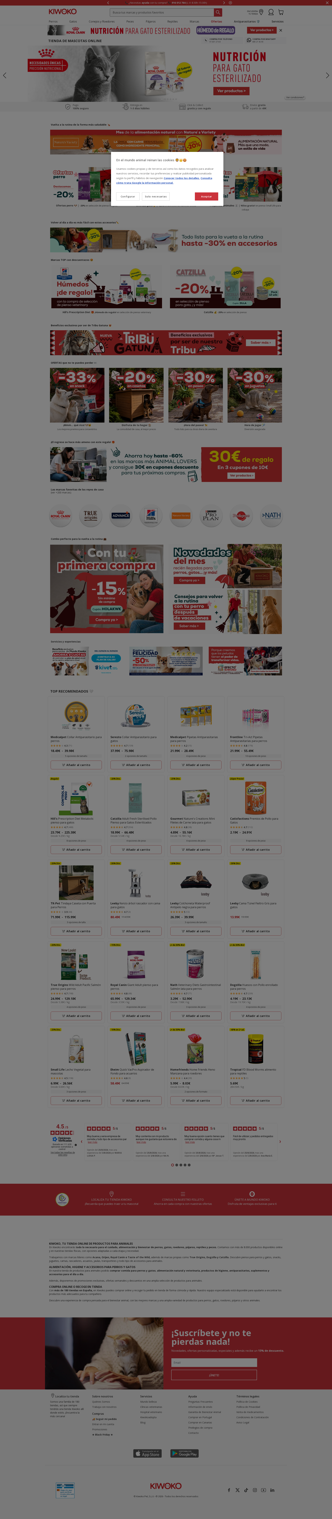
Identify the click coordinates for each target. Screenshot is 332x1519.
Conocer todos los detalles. (182, 178)
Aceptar (206, 196)
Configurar (128, 196)
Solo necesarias (156, 196)
